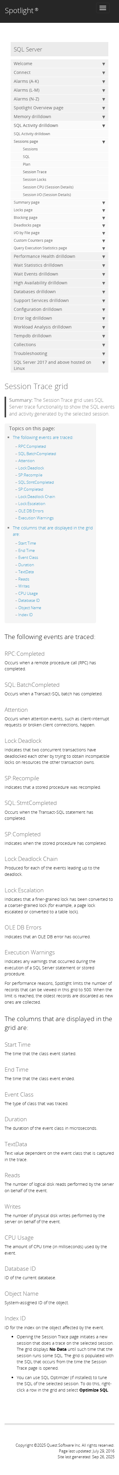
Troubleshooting (30, 353)
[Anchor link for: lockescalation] (47, 503)
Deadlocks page (27, 225)
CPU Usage (28, 593)
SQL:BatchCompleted (37, 453)
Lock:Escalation (31, 503)
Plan (26, 164)
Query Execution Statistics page (40, 248)
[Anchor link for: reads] (31, 579)
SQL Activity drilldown (36, 125)
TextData (26, 571)
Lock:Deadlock (31, 468)
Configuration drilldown (38, 309)
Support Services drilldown (41, 300)
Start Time (27, 543)
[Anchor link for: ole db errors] (46, 511)
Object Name (29, 607)
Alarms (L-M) (26, 90)
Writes (24, 586)
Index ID (25, 614)
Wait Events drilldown (36, 274)
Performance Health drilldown (44, 256)
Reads (23, 579)
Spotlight (21, 10)
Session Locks (34, 179)
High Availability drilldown (40, 283)
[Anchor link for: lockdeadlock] (46, 468)
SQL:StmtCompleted (36, 482)
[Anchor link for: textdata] (36, 572)
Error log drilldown (33, 318)
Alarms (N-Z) (26, 99)
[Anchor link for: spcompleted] (45, 489)
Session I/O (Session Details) (47, 194)
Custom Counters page (33, 240)
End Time (26, 550)
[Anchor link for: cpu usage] (40, 593)
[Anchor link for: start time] (38, 543)
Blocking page (26, 217)
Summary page (27, 202)
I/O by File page (27, 232)
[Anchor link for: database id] (42, 600)
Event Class (28, 557)
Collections (25, 344)
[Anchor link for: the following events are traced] (75, 437)
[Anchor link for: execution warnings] (56, 518)
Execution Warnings (36, 518)
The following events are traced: (43, 437)
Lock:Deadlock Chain (36, 496)
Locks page (23, 209)
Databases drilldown (35, 291)
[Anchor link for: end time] (37, 550)
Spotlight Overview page (38, 108)
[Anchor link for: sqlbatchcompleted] (58, 453)
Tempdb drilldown (33, 336)
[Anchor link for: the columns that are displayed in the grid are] (22, 534)
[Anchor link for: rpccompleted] (48, 446)
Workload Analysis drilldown (43, 327)
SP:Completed (30, 489)
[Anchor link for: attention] (37, 460)
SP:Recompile (30, 475)
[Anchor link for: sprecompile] (44, 475)
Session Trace (35, 171)
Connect (22, 72)
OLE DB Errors (31, 511)
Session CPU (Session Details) (48, 187)
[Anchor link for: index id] (35, 614)
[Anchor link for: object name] (43, 607)
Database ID (29, 600)
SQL (26, 156)
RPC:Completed (32, 446)
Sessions (30, 149)
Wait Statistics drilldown (38, 265)
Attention (26, 460)
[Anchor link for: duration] (36, 565)
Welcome (23, 63)
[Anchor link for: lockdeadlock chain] (57, 496)
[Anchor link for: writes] (32, 586)
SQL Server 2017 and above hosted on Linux (52, 365)
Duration (26, 564)
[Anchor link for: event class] (40, 557)
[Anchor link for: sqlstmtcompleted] (56, 482)
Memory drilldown (32, 116)
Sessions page (26, 141)
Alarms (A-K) (26, 81)
